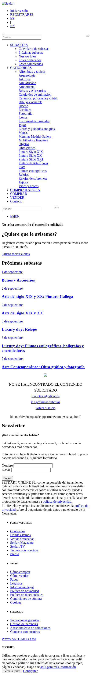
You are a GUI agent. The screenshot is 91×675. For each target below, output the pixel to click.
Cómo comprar (20, 572)
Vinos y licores (29, 186)
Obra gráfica (27, 148)
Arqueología (27, 75)
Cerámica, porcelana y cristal (38, 98)
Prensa (14, 554)
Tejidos (23, 182)
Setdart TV (17, 546)
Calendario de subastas (34, 48)
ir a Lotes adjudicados (45, 396)
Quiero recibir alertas (16, 254)
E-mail (6, 470)
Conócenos (17, 531)
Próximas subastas (31, 52)
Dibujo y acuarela (30, 102)
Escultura (25, 110)
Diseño (23, 106)
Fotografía (25, 113)
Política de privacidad (24, 591)
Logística (16, 583)
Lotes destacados (30, 60)
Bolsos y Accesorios (32, 90)
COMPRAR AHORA (25, 190)
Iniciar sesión (19, 11)
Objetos (24, 144)
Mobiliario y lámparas (33, 140)
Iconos (23, 117)
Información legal (22, 587)
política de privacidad (57, 501)
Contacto (16, 201)
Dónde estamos (20, 535)
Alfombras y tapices (32, 71)
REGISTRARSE (21, 14)
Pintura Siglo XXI (31, 159)
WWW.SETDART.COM (19, 639)
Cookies (15, 602)
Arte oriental (27, 87)
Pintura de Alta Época (33, 163)
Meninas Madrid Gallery (35, 136)
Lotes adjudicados (31, 64)
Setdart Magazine (21, 542)
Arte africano (27, 83)
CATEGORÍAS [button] (21, 68)
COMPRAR (18, 193)
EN (12, 26)
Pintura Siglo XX (30, 155)
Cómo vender (19, 575)
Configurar (30, 671)
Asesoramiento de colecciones (30, 628)
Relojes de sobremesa (33, 178)
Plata (22, 167)
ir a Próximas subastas (45, 402)
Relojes (24, 174)
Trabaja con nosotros (24, 550)
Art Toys (24, 79)
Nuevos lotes (27, 56)
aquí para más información (58, 667)
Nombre (7, 465)
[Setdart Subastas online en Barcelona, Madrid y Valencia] (8, 3)
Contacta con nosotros (25, 631)
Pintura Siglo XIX (31, 151)
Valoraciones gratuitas (24, 620)
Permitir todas (12, 671)
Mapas (23, 132)
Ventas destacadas (22, 539)
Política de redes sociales (26, 595)
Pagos (14, 579)
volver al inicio (45, 408)
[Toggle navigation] (3, 34)
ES (12, 18)
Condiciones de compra (26, 598)
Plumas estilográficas (33, 171)
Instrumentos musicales (34, 121)
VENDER (17, 197)
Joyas (22, 125)
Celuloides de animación (35, 94)
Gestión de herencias (24, 624)
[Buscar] (87, 35)
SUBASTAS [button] (19, 45)
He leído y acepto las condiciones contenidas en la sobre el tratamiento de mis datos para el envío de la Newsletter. (45, 509)
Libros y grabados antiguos (37, 129)
